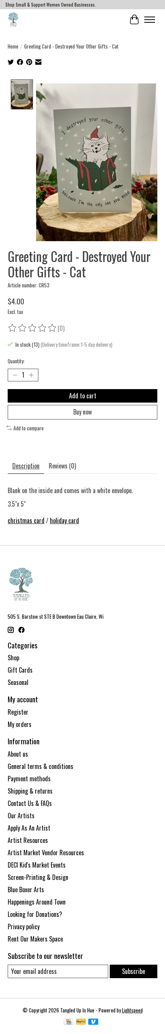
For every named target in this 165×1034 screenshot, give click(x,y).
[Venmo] (93, 1022)
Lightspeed (132, 1010)
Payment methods (29, 778)
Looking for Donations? (35, 914)
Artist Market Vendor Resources (46, 852)
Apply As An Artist (29, 828)
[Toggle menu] (149, 19)
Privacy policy (24, 926)
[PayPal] (81, 1022)
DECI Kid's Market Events (37, 865)
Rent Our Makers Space (35, 938)
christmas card (26, 520)
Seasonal (18, 682)
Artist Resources (28, 840)
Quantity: (16, 361)
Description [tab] (26, 465)
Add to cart (82, 395)
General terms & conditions (40, 766)
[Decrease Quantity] (15, 375)
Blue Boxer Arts (26, 889)
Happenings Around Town (37, 901)
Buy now (82, 411)
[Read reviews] (33, 328)
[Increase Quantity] (31, 375)
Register (18, 712)
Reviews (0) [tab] (62, 465)
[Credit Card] (68, 1022)
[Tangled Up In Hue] (13, 19)
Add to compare (28, 428)
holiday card (64, 520)
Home (13, 46)
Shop (13, 657)
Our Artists (21, 815)
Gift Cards (20, 670)
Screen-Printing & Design (38, 877)
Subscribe (133, 971)
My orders (19, 724)
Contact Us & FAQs (30, 803)
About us (18, 754)
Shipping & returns (30, 791)
